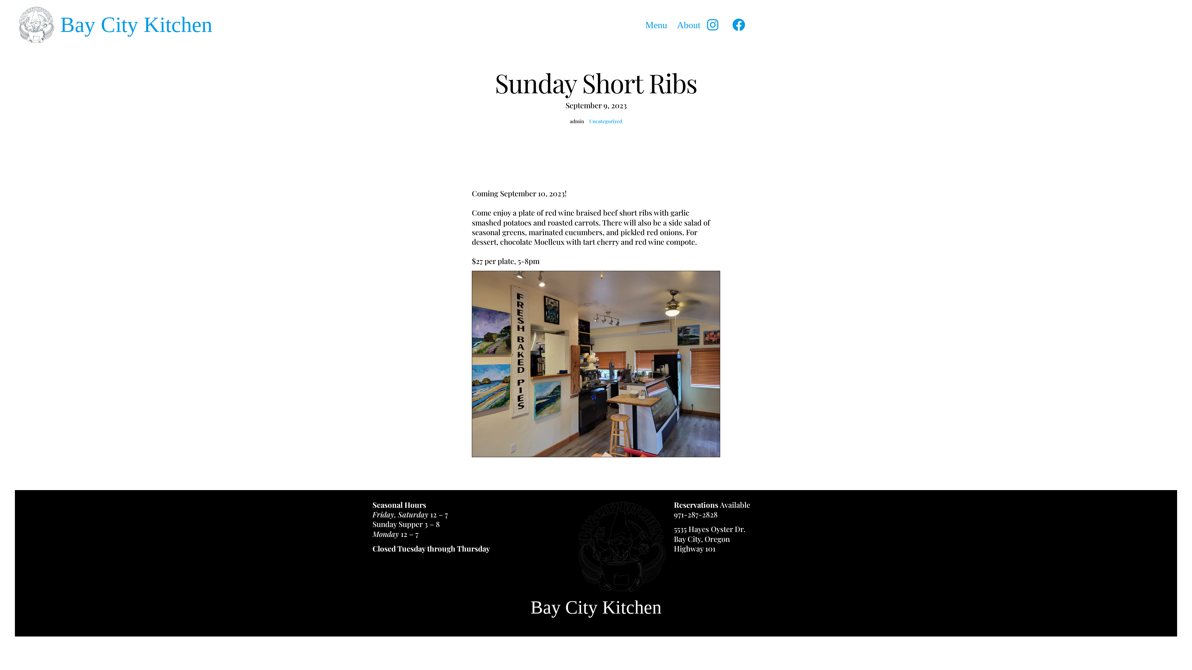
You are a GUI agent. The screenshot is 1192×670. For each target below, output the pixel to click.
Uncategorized (605, 121)
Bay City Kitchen (136, 25)
